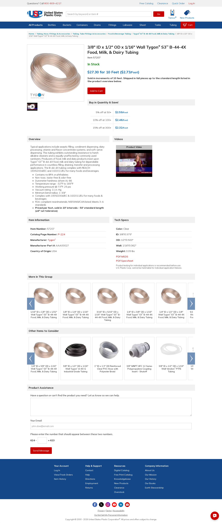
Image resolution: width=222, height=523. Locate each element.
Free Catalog (123, 474)
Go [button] (158, 14)
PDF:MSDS (122, 256)
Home (31, 34)
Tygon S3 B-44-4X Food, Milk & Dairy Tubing (153, 34)
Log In (192, 3)
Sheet (143, 25)
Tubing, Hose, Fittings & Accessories (53, 34)
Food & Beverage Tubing (119, 34)
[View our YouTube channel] (114, 505)
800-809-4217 (52, 3)
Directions (90, 479)
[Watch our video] (32, 107)
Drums (97, 25)
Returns (89, 487)
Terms (109, 510)
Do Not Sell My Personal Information (111, 515)
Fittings (112, 25)
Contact (89, 470)
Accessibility (118, 510)
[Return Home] (45, 15)
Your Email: (36, 420)
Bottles (52, 25)
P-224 (61, 234)
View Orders (63, 474)
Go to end (31, 304)
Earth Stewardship (154, 487)
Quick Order (178, 3)
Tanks (158, 25)
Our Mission (151, 474)
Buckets (67, 25)
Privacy (101, 510)
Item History (60, 479)
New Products (121, 483)
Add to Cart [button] (96, 90)
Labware (127, 25)
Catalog (146, 3)
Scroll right (191, 304)
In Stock (93, 64)
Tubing (173, 25)
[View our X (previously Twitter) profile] (101, 505)
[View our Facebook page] (95, 505)
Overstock (119, 492)
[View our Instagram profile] (108, 505)
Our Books (150, 483)
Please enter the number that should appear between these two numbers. (71, 434)
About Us (149, 470)
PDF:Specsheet (124, 260)
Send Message (41, 450)
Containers (82, 25)
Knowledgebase (122, 479)
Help (87, 474)
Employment (91, 483)
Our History (150, 479)
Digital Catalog (121, 470)
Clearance (162, 3)
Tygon (52, 239)
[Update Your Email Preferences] (127, 505)
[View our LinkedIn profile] (121, 505)
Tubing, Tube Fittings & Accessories (89, 34)
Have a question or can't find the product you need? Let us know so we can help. (74, 395)
